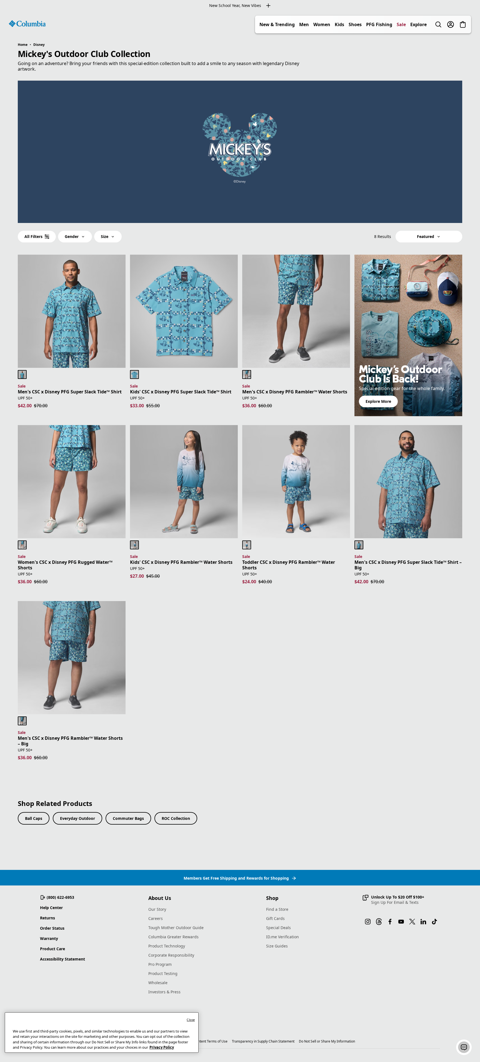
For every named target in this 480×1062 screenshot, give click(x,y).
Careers (155, 918)
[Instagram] (367, 921)
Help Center (51, 907)
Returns (47, 917)
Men (304, 24)
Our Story (157, 909)
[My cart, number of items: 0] (463, 24)
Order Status (52, 928)
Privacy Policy (161, 1047)
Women (321, 24)
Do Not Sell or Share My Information (327, 1041)
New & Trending (277, 24)
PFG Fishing (379, 24)
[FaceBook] (390, 921)
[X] (412, 921)
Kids (339, 24)
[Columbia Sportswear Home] (27, 23)
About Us (159, 898)
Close (191, 1020)
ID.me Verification (282, 936)
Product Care (52, 948)
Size (104, 236)
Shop (272, 898)
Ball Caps (33, 818)
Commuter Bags (128, 818)
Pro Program (160, 964)
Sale (401, 24)
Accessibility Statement (62, 959)
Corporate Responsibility (171, 955)
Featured (425, 236)
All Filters (33, 236)
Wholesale (158, 982)
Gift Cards (275, 918)
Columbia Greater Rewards (173, 936)
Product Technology (166, 946)
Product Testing (163, 973)
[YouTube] (401, 921)
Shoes (355, 24)
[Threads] (378, 921)
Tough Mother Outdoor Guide (176, 927)
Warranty (49, 938)
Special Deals (278, 927)
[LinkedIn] (423, 921)
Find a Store (277, 909)
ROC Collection (176, 818)
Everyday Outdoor (77, 818)
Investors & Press (164, 991)
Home (23, 44)
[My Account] (450, 24)
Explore (418, 24)
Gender (72, 236)
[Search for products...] (438, 24)
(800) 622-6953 (60, 897)
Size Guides (277, 946)
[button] (393, 899)
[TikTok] (434, 921)
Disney (39, 44)
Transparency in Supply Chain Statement (263, 1041)
